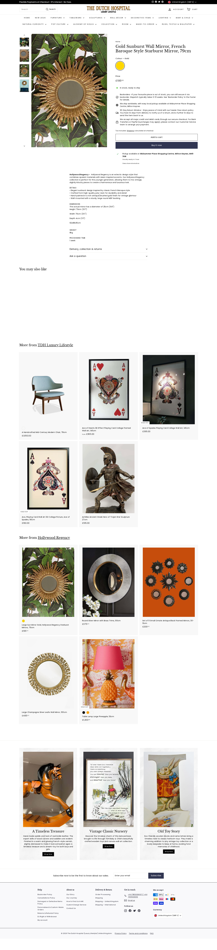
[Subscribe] (144, 488)
